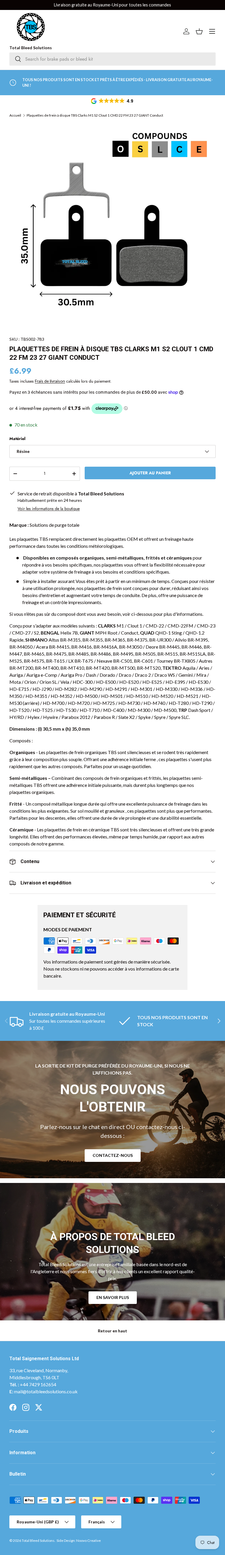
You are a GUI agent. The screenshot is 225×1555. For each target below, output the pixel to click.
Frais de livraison (50, 380)
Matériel (17, 438)
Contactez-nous (113, 1155)
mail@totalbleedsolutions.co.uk (46, 1391)
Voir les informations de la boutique (49, 508)
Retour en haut (112, 1330)
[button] (112, 101)
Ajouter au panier (150, 473)
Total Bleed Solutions (38, 1540)
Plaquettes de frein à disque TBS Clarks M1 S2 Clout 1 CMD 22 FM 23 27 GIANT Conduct (95, 115)
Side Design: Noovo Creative (79, 1540)
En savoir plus (112, 1297)
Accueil (15, 115)
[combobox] (112, 59)
